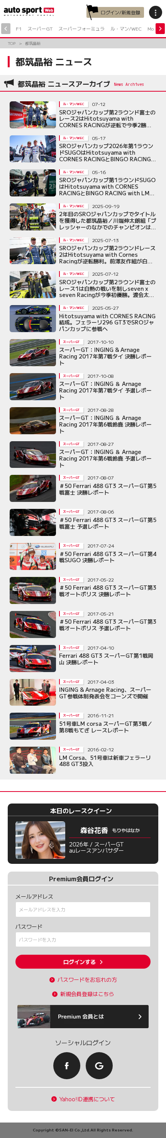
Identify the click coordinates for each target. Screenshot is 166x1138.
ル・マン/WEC (126, 28)
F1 (19, 28)
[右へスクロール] (160, 28)
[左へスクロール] (5, 28)
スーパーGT (40, 28)
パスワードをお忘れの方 (87, 979)
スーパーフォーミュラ (81, 28)
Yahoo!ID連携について (87, 1099)
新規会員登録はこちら (87, 994)
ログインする (79, 962)
